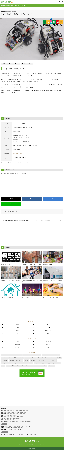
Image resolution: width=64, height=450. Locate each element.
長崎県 (13, 421)
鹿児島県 (26, 421)
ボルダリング (51, 365)
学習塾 (57, 355)
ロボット (13, 11)
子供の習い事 (3, 434)
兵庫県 (8, 416)
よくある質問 (31, 444)
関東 (2, 412)
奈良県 (17, 416)
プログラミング (8, 11)
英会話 (4, 355)
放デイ (48, 333)
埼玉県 (12, 412)
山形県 (24, 410)
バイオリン (33, 357)
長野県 (20, 413)
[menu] (62, 2)
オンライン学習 (58, 357)
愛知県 (5, 415)
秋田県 (20, 410)
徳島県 (11, 419)
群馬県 (25, 412)
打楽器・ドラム (5, 363)
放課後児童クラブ (21, 427)
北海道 (8, 410)
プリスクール (48, 327)
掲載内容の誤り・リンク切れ (13, 162)
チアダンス (37, 363)
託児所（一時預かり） (9, 426)
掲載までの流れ (25, 444)
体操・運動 (26, 355)
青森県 (11, 410)
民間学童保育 (15, 427)
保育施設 (2, 426)
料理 (11, 363)
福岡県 (7, 421)
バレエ (27, 357)
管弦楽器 (26, 360)
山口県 (17, 418)
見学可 (6, 211)
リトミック (45, 355)
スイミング (53, 360)
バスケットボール (41, 360)
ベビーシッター (48, 330)
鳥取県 (11, 418)
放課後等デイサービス (17, 429)
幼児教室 (9, 355)
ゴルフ (8, 365)
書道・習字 (33, 360)
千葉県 (15, 412)
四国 (2, 419)
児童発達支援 (3, 429)
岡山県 (5, 418)
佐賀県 (10, 421)
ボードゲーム (44, 365)
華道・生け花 (24, 365)
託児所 (17, 324)
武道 (39, 355)
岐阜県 (11, 415)
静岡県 (8, 415)
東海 (2, 415)
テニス (47, 360)
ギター (16, 363)
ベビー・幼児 (17, 347)
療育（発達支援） (10, 429)
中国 (2, 418)
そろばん (21, 357)
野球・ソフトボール (23, 363)
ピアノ (20, 355)
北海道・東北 (3, 410)
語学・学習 (48, 344)
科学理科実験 (5, 360)
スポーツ (17, 341)
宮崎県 (23, 421)
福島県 (27, 410)
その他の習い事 (34, 434)
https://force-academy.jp (18, 153)
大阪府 (3, 11)
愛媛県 (8, 419)
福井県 (17, 413)
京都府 (11, 416)
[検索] (59, 2)
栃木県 (21, 412)
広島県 (8, 418)
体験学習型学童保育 (8, 427)
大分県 (20, 421)
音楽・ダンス (48, 341)
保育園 (48, 324)
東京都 (5, 412)
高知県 (14, 419)
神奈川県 (8, 412)
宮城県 (17, 410)
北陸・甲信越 (3, 413)
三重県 (14, 415)
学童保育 (17, 330)
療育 (17, 333)
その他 (48, 347)
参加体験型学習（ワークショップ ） (16, 360)
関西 (2, 416)
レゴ (58, 363)
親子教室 (15, 357)
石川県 (14, 413)
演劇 (38, 357)
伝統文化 (48, 363)
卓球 (3, 365)
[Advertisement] (32, 105)
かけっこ (43, 363)
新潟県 (8, 413)
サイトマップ (42, 444)
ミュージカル (44, 357)
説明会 (9, 211)
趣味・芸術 (17, 344)
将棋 (54, 363)
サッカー (4, 357)
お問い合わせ (37, 444)
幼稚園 (17, 327)
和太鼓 (31, 363)
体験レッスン (14, 211)
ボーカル (51, 357)
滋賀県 (14, 416)
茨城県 (18, 412)
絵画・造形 (51, 355)
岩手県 (14, 410)
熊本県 (17, 421)
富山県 (11, 413)
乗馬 (13, 365)
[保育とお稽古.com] (7, 1)
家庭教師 (17, 365)
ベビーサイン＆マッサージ (34, 365)
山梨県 (24, 413)
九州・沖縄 (3, 421)
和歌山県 (21, 416)
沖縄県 (30, 421)
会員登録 (20, 444)
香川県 (5, 419)
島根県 (14, 418)
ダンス (15, 355)
